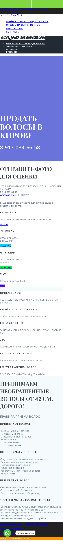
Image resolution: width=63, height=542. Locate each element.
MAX (15, 194)
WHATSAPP (6, 267)
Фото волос (14, 28)
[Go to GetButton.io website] (7, 539)
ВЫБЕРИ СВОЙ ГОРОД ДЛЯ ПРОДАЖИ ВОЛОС (24, 9)
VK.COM (4, 224)
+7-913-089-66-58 (9, 12)
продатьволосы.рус (22, 15)
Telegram (24, 194)
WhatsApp (5, 194)
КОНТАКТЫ (13, 31)
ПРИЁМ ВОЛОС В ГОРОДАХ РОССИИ (27, 21)
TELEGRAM (5, 245)
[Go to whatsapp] (7, 533)
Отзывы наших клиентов (23, 24)
